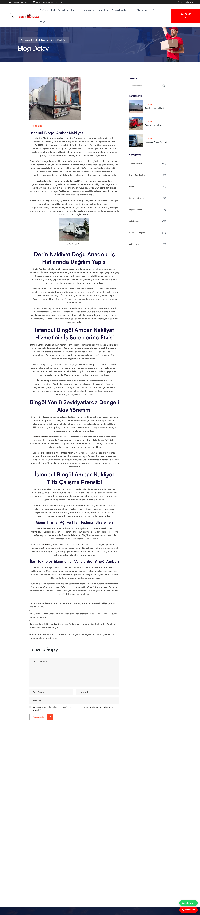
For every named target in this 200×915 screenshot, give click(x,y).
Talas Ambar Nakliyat (154, 125)
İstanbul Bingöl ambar (43, 436)
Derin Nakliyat (47, 544)
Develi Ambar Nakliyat (154, 108)
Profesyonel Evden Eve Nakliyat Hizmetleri (38, 40)
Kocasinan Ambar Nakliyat (156, 142)
